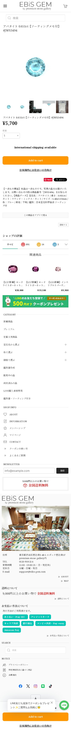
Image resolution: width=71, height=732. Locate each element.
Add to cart (35, 160)
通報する (63, 224)
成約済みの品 (10, 383)
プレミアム (9, 329)
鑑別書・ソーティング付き (17, 398)
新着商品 (8, 321)
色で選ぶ (8, 352)
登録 (62, 470)
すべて (10, 244)
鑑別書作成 (9, 368)
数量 (5, 130)
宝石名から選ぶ (11, 344)
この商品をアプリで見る (35, 215)
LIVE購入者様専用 (13, 391)
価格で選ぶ (9, 360)
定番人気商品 (10, 337)
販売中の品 (9, 375)
